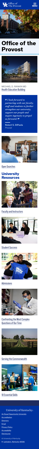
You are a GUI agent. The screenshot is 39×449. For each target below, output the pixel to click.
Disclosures (6, 434)
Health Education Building (13, 89)
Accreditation (7, 417)
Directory (5, 421)
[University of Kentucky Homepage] (19, 410)
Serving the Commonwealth (14, 359)
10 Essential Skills (10, 395)
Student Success (9, 247)
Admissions (7, 283)
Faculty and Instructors (12, 211)
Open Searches (8, 166)
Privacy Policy (7, 427)
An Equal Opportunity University (14, 414)
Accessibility (6, 430)
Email (4, 424)
